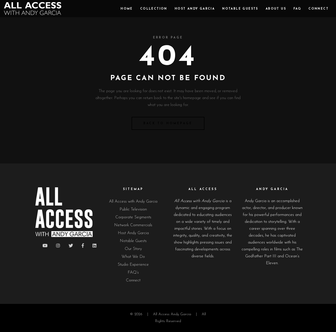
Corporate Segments (133, 217)
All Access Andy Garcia (172, 314)
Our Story (133, 249)
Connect (133, 280)
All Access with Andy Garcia (133, 201)
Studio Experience (133, 264)
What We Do (133, 257)
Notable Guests (133, 241)
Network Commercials (133, 225)
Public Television (133, 209)
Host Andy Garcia (133, 233)
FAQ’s (133, 272)
